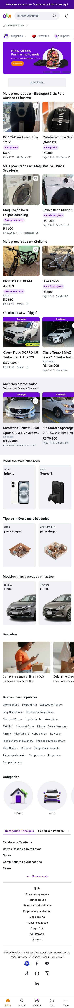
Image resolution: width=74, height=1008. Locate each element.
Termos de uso (37, 899)
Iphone (41, 726)
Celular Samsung (57, 726)
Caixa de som (39, 733)
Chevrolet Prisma (12, 719)
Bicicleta (26, 748)
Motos (7, 855)
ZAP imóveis (37, 934)
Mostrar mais (40, 876)
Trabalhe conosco (37, 922)
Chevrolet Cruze (25, 726)
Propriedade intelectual (37, 911)
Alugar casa (54, 755)
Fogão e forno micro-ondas (18, 740)
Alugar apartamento (14, 755)
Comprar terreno (12, 762)
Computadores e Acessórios (22, 862)
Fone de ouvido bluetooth (50, 740)
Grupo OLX (37, 928)
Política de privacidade (37, 905)
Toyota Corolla (33, 719)
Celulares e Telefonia (17, 842)
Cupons (65, 36)
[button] (37, 16)
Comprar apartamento (46, 748)
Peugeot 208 (29, 704)
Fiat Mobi (8, 726)
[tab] (19, 831)
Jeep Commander (13, 712)
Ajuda (37, 888)
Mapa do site (37, 916)
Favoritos (43, 36)
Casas (7, 868)
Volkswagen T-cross (51, 704)
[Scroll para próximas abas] (68, 831)
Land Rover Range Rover (40, 712)
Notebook (55, 733)
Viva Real (37, 939)
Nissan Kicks (51, 719)
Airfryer (7, 733)
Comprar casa (37, 755)
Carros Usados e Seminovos (22, 849)
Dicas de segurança (37, 894)
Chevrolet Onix (11, 704)
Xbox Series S (10, 748)
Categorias (16, 36)
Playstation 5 (22, 733)
